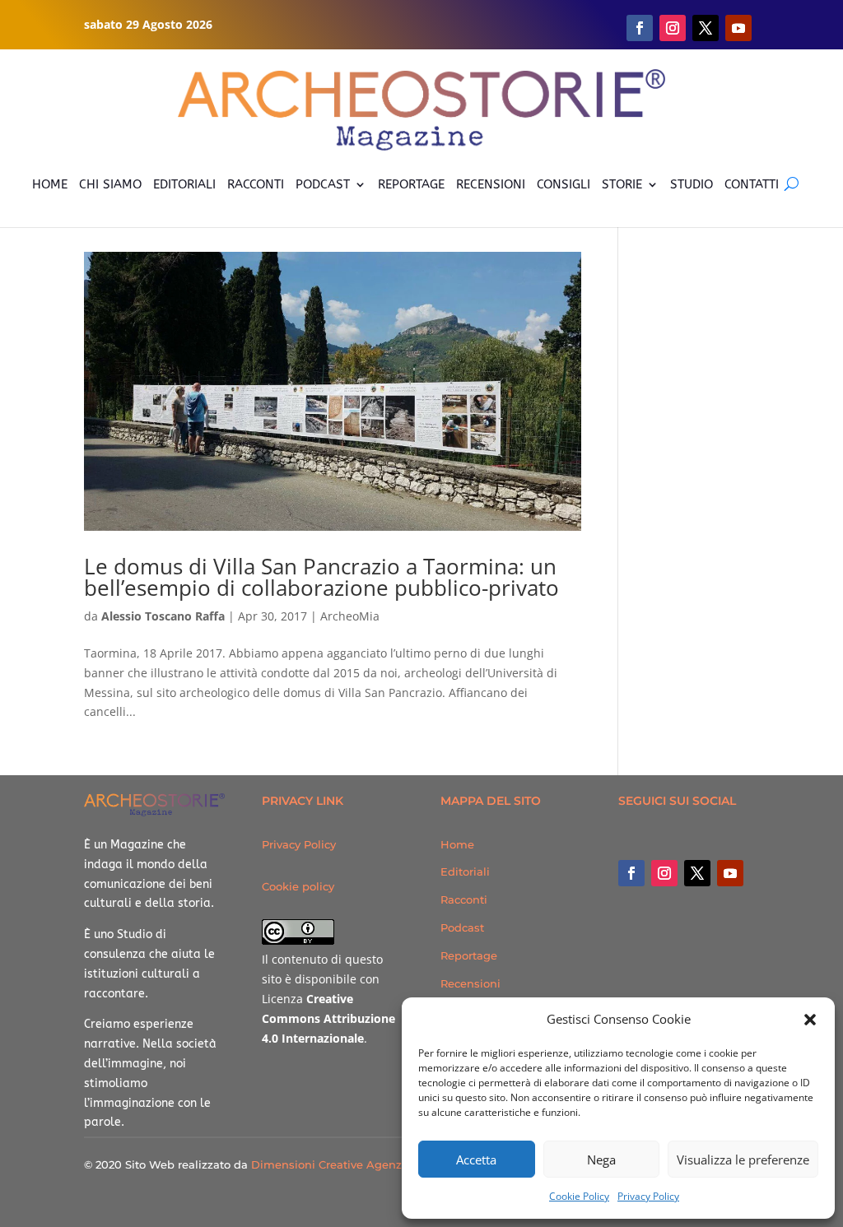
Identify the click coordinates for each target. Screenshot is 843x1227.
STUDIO (691, 184)
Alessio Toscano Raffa (163, 616)
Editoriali (465, 871)
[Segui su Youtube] (738, 28)
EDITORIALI (184, 184)
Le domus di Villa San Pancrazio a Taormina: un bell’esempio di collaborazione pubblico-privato (321, 576)
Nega (601, 1159)
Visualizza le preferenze (743, 1159)
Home (457, 844)
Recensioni (470, 983)
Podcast (462, 927)
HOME (50, 184)
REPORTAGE (411, 184)
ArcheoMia (350, 616)
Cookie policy (298, 886)
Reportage (468, 955)
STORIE (622, 184)
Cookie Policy (579, 1196)
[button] (810, 1019)
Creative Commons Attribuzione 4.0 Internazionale (328, 1018)
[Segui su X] (705, 28)
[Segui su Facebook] (639, 28)
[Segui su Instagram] (672, 28)
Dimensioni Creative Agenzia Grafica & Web (371, 1164)
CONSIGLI (563, 184)
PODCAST (323, 184)
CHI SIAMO (110, 184)
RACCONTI (255, 184)
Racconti (463, 899)
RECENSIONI (490, 184)
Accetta (476, 1159)
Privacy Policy (648, 1196)
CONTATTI (751, 184)
